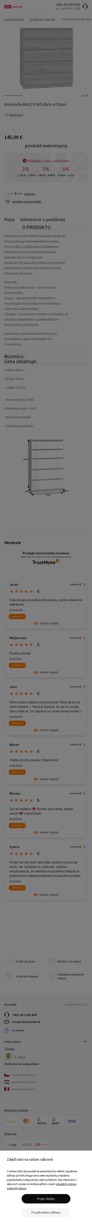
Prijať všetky (46, 1199)
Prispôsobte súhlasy (46, 1212)
